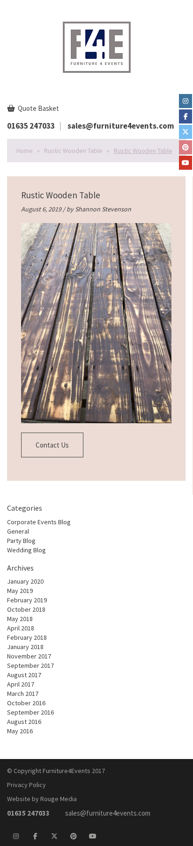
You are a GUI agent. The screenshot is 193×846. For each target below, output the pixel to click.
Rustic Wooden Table (73, 150)
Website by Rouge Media (42, 799)
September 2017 (30, 665)
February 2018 (27, 637)
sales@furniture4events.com (120, 126)
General (18, 531)
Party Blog (21, 540)
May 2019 (20, 590)
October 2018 (26, 609)
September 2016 (30, 712)
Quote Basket (37, 108)
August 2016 (24, 721)
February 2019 (27, 600)
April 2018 (20, 628)
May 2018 (20, 619)
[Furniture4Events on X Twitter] (185, 132)
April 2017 (20, 684)
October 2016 (26, 703)
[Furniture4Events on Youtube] (185, 163)
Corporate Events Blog (39, 522)
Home (24, 150)
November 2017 (29, 656)
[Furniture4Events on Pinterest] (185, 147)
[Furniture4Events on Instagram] (185, 101)
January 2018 (25, 647)
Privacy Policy (26, 785)
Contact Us (52, 445)
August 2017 (24, 675)
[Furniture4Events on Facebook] (185, 116)
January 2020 (25, 581)
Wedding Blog (26, 550)
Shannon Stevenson (103, 209)
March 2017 (22, 693)
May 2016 (20, 731)
